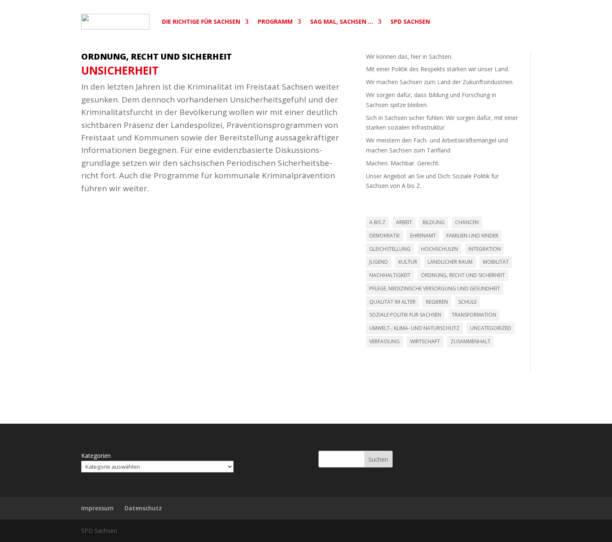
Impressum (97, 508)
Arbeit (404, 222)
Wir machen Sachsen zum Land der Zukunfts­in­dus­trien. (440, 82)
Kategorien (96, 456)
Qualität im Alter (392, 301)
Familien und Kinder (472, 235)
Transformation (474, 314)
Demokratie (384, 235)
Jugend (378, 261)
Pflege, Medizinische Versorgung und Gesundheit (434, 288)
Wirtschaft (425, 341)
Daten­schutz (143, 508)
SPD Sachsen (410, 21)
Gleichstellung (389, 248)
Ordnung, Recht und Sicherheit (156, 56)
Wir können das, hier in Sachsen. (409, 56)
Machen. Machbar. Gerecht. (403, 163)
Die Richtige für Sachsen (201, 21)
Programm (275, 21)
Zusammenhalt (470, 341)
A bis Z (377, 222)
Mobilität (496, 261)
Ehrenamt (423, 235)
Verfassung (384, 341)
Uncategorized (490, 328)
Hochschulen (439, 248)
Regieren (437, 301)
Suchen (378, 459)
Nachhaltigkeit (389, 275)
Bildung (434, 222)
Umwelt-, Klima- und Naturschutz (414, 328)
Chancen (467, 222)
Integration (484, 248)
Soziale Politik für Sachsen (405, 314)
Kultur (407, 261)
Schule (467, 301)
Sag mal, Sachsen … (341, 21)
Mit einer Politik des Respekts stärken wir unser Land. (437, 69)
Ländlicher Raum (450, 261)
